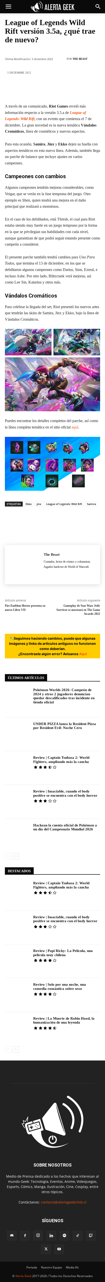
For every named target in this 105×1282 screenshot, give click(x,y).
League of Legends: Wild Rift (64, 504)
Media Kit (72, 1267)
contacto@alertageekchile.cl (63, 1202)
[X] (30, 89)
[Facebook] (15, 89)
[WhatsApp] (59, 89)
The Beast (80, 58)
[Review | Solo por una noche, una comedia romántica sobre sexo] (17, 994)
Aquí (83, 654)
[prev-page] (8, 856)
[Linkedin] (74, 89)
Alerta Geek (23, 1276)
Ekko (29, 504)
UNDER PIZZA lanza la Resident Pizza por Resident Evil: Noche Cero (64, 726)
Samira (91, 504)
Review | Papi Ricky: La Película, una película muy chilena (63, 953)
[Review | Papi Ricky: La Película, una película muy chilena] (17, 961)
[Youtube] (59, 1249)
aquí (75, 427)
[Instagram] (38, 1235)
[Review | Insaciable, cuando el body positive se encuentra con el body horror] (17, 801)
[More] (89, 89)
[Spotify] (64, 1236)
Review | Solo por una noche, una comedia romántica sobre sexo (59, 986)
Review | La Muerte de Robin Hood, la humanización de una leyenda (63, 1020)
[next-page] (16, 856)
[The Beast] (61, 59)
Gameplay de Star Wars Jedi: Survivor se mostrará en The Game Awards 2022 (78, 610)
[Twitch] (91, 1236)
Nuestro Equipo (51, 1267)
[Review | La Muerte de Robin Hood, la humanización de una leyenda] (17, 1028)
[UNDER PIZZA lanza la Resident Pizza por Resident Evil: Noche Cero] (17, 734)
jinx (39, 504)
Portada (31, 1267)
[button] (8, 6)
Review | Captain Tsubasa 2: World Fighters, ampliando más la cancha (61, 760)
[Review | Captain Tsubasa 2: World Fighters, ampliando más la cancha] (17, 768)
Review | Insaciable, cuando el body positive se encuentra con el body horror (65, 793)
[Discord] (12, 1236)
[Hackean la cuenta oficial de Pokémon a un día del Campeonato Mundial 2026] (17, 835)
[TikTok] (78, 1236)
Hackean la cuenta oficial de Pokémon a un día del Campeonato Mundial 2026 (65, 827)
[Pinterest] (45, 89)
